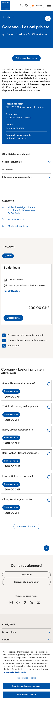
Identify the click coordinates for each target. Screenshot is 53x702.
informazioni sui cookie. (15, 672)
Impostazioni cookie (26, 678)
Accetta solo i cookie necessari (26, 686)
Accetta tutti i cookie (26, 695)
